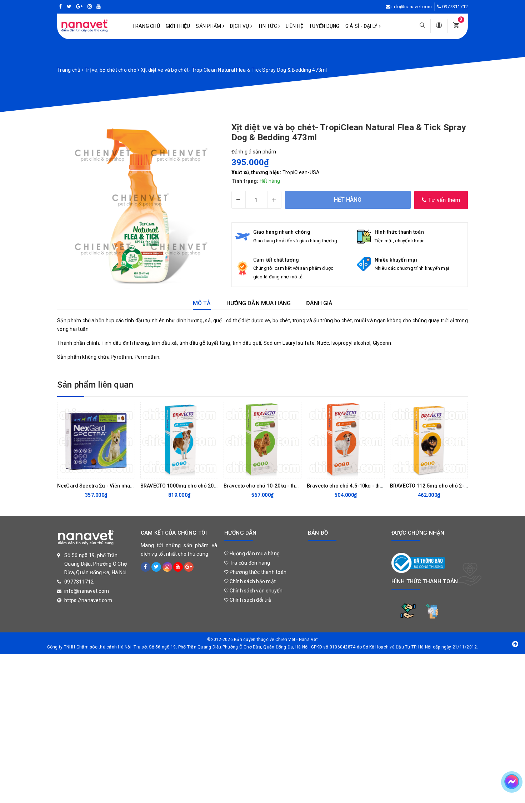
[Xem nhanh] (127, 471)
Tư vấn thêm (443, 200)
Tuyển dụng (324, 26)
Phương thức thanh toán (257, 572)
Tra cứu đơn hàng (249, 563)
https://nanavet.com (88, 600)
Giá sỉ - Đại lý (362, 26)
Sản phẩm (209, 26)
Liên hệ (294, 26)
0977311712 (455, 6)
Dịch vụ (240, 26)
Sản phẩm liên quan (95, 385)
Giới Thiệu (178, 26)
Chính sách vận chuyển (255, 591)
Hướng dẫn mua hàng (254, 553)
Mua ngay (173, 471)
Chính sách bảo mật (252, 581)
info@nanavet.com (411, 6)
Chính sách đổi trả (249, 600)
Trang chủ (146, 26)
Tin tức (268, 26)
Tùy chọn (90, 471)
